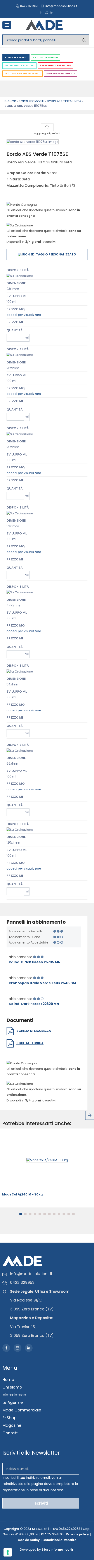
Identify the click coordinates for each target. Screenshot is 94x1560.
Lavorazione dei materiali (22, 73)
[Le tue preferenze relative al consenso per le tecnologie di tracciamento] (7, 1552)
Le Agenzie (12, 1402)
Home (8, 1379)
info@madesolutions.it (61, 6)
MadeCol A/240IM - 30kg (22, 1194)
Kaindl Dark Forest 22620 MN (34, 1004)
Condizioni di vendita (59, 1540)
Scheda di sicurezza (33, 1031)
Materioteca (14, 1394)
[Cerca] (84, 40)
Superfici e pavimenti (60, 73)
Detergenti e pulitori (19, 65)
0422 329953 (29, 6)
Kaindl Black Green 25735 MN (35, 962)
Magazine (11, 1425)
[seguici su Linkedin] (51, 12)
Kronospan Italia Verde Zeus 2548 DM (42, 983)
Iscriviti (40, 1503)
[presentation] (89, 1115)
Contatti (10, 1433)
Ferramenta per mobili (55, 65)
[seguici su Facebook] (41, 12)
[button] (20, 1214)
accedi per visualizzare (24, 315)
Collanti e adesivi (45, 57)
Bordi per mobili (16, 57)
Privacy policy (77, 1534)
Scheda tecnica (30, 1043)
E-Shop (10, 101)
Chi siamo (12, 1387)
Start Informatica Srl (58, 1550)
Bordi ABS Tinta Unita (64, 101)
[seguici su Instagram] (46, 12)
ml (27, 338)
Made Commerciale (21, 1410)
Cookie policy (29, 1540)
